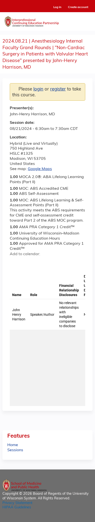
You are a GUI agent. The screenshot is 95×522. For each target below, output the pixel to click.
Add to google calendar (15, 263)
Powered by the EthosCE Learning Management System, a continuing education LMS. (75, 518)
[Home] (47, 20)
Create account (78, 7)
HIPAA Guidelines (16, 507)
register (58, 89)
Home (12, 445)
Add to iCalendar (37, 262)
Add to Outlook (48, 263)
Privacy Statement (17, 503)
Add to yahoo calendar (26, 263)
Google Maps (40, 169)
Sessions (15, 450)
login (38, 89)
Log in (57, 7)
